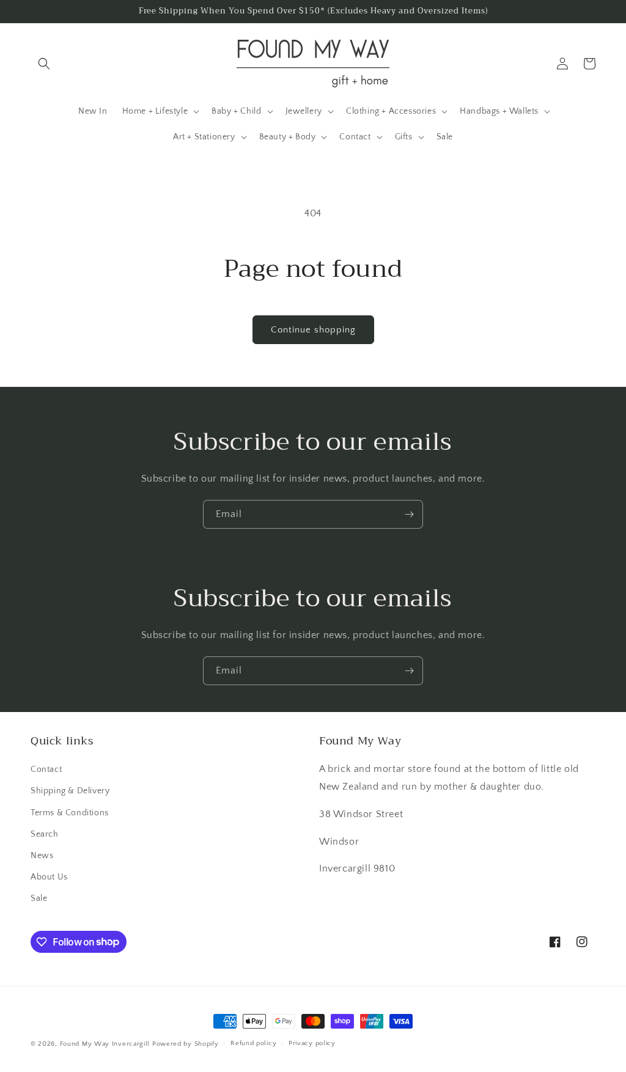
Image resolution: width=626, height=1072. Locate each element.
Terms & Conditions (70, 813)
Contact (46, 769)
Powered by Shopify (185, 1044)
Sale (39, 898)
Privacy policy (312, 1043)
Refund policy (253, 1043)
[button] (44, 63)
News (42, 856)
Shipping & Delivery (70, 791)
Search (45, 834)
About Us (49, 877)
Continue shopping (313, 330)
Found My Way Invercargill (105, 1044)
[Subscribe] (409, 514)
